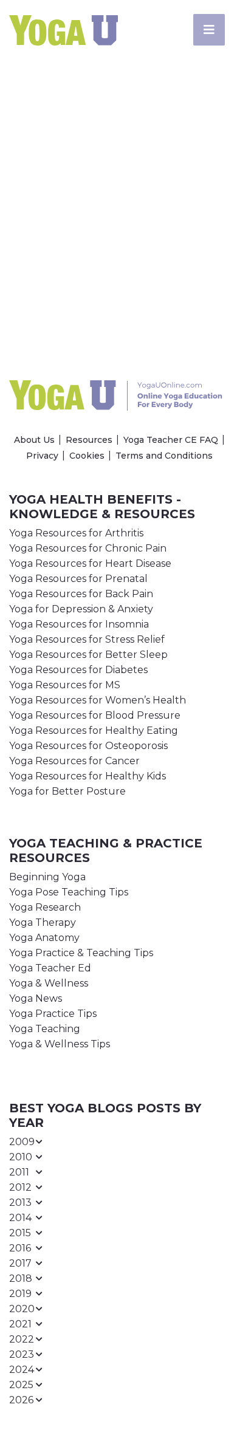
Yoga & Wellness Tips (59, 1044)
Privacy (42, 455)
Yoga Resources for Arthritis (76, 533)
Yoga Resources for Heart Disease (90, 563)
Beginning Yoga (47, 877)
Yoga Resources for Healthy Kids (87, 776)
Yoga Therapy (42, 922)
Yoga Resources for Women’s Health (97, 700)
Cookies (87, 455)
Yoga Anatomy (44, 937)
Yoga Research (45, 907)
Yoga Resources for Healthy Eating (93, 730)
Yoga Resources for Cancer (74, 761)
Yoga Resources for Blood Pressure (94, 715)
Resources (89, 439)
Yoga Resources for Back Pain (81, 594)
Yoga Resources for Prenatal (78, 578)
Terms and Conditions (164, 455)
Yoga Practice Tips (53, 1013)
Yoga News (35, 998)
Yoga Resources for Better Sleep (88, 654)
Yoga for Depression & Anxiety (81, 609)
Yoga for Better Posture (67, 791)
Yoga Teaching (44, 1029)
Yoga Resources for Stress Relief (87, 639)
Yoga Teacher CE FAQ (170, 439)
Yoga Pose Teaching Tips (68, 892)
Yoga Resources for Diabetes (78, 670)
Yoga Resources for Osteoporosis (88, 745)
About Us (34, 439)
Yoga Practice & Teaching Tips (81, 953)
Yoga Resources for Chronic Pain (88, 548)
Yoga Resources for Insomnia (79, 624)
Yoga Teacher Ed (50, 968)
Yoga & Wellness (48, 983)
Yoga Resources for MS (64, 685)
